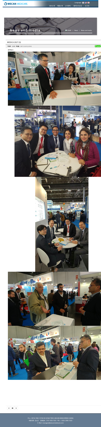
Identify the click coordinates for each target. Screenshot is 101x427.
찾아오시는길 (77, 6)
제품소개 (60, 6)
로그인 (87, 6)
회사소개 (52, 6)
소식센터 (68, 6)
